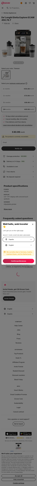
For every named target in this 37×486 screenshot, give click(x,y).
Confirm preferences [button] (18, 261)
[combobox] (18, 239)
